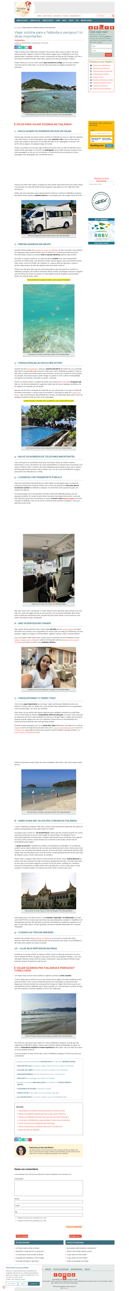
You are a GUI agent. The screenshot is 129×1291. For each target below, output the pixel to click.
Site (15, 1212)
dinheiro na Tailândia (43, 938)
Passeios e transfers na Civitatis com (44, 1083)
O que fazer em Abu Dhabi (77, 1255)
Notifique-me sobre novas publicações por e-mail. (31, 1220)
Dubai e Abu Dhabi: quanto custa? (79, 1251)
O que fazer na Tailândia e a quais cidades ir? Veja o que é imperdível (44, 1120)
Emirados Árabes (86, 20)
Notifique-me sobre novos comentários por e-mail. (32, 1218)
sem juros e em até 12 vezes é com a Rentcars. (42, 1070)
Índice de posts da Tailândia (29, 1129)
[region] (23, 1276)
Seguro (65, 16)
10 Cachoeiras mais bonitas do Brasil (29, 1255)
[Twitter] (60, 1275)
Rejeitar (23, 1283)
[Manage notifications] (3, 1287)
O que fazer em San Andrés (77, 1258)
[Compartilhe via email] (26, 48)
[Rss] (64, 1278)
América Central (48, 20)
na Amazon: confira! (34, 1089)
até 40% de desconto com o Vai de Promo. (41, 1074)
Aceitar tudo (33, 1283)
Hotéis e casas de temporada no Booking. (46, 1062)
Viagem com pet (75, 16)
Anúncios (48, 1269)
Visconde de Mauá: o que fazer (27, 1261)
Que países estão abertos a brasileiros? (81, 1248)
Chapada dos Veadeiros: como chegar (30, 1258)
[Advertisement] (75, 8)
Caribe (58, 20)
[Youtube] (90, 27)
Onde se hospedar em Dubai (77, 1261)
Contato (87, 1269)
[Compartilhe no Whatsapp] (23, 48)
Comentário (19, 1179)
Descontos (57, 16)
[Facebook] (107, 27)
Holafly (17, 728)
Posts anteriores (22, 1236)
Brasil (64, 20)
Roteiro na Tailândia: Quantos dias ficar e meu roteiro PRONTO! (42, 1114)
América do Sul (35, 20)
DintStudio (65, 1288)
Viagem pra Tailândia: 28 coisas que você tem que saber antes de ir (44, 1117)
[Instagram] (96, 27)
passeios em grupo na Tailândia (46, 250)
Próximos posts (75, 1236)
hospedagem (33, 369)
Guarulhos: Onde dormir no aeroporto (30, 1251)
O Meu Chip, (20, 730)
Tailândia (19, 27)
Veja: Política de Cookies (18, 1279)
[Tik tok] (101, 27)
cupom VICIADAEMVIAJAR (63, 728)
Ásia (77, 20)
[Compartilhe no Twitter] (19, 48)
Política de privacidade (61, 1269)
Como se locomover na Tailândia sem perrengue (37, 1123)
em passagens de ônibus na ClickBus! (36, 1078)
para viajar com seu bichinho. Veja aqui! (38, 1093)
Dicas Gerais (47, 16)
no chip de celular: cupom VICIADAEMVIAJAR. (42, 1097)
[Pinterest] (112, 27)
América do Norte (22, 20)
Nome (17, 1199)
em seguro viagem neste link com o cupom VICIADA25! (45, 1066)
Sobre (39, 16)
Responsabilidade (76, 1269)
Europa (71, 20)
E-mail (17, 1205)
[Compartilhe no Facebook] (16, 48)
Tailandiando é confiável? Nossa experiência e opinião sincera (42, 1110)
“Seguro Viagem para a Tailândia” (26, 640)
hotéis (64, 382)
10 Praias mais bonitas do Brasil (27, 1248)
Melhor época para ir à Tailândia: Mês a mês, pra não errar (40, 1126)
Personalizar (11, 1283)
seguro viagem (68, 498)
